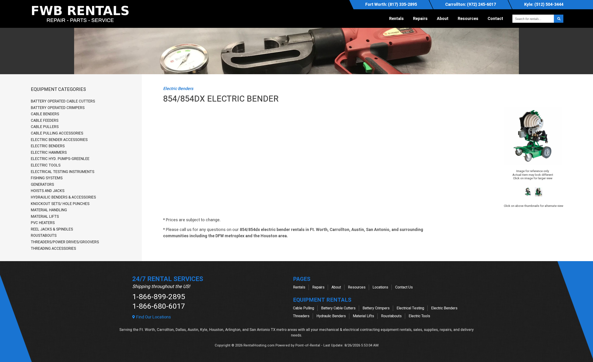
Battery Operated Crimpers (58, 108)
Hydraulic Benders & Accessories (63, 197)
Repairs (420, 19)
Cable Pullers (45, 127)
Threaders (301, 316)
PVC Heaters (43, 223)
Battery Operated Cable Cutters (63, 101)
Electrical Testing (410, 308)
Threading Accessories (53, 249)
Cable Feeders (44, 121)
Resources (468, 19)
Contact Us (404, 287)
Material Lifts (45, 217)
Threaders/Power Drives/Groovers (65, 242)
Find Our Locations (153, 317)
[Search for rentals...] (558, 19)
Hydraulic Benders (331, 316)
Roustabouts (44, 236)
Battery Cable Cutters (338, 308)
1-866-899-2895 (158, 296)
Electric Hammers (49, 153)
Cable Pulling (303, 308)
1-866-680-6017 (158, 306)
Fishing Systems (47, 178)
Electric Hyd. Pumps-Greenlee (60, 159)
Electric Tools (45, 165)
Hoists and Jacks (47, 191)
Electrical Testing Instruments (62, 172)
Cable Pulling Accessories (57, 133)
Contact (495, 19)
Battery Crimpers (376, 308)
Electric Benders (48, 146)
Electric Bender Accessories (59, 140)
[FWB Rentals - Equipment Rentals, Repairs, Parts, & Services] (80, 23)
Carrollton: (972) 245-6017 (470, 4)
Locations (380, 287)
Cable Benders (45, 114)
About (442, 19)
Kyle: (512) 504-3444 (543, 4)
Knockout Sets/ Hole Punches (60, 204)
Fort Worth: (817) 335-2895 (391, 4)
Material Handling (49, 210)
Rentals (396, 19)
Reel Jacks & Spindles (52, 229)
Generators (42, 185)
